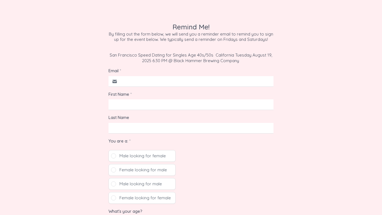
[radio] (142, 156)
